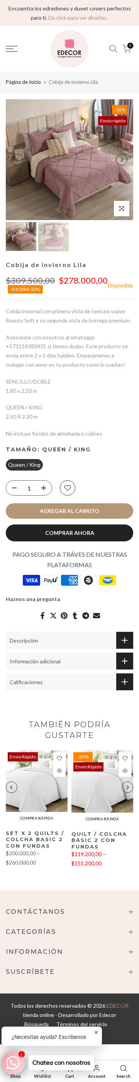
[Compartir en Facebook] (42, 615)
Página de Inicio (23, 82)
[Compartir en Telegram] (85, 615)
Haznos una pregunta (33, 599)
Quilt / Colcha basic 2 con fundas (99, 840)
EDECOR (118, 1005)
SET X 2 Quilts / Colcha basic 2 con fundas (35, 839)
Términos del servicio (81, 1024)
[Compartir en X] (53, 615)
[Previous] (17, 159)
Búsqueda (36, 1024)
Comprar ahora (69, 532)
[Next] (121, 159)
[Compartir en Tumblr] (74, 615)
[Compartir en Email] (96, 615)
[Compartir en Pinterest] (64, 615)
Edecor (107, 1015)
